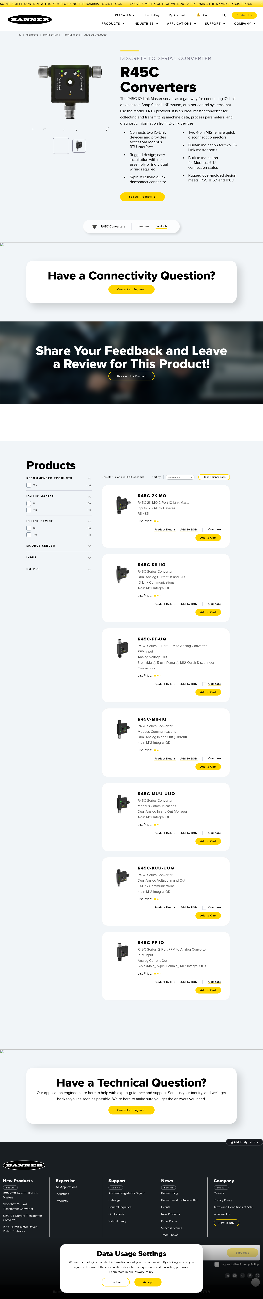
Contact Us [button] (244, 15)
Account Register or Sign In (126, 1193)
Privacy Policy (223, 1200)
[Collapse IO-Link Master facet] (89, 496)
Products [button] (111, 24)
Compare (214, 529)
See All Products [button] (141, 196)
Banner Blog (169, 1193)
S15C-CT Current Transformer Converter (22, 1218)
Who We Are (222, 1214)
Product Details (165, 529)
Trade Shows (169, 1235)
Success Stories (171, 1228)
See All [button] (10, 1187)
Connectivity (51, 35)
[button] (204, 15)
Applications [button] (180, 24)
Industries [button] (144, 24)
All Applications (66, 1187)
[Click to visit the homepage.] (30, 19)
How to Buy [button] (227, 1222)
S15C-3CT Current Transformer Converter (18, 1206)
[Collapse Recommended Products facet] (89, 478)
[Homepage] (20, 35)
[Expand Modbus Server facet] (89, 546)
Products (32, 35)
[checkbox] (28, 485)
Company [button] (243, 24)
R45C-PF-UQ (152, 639)
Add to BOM (189, 529)
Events (165, 1207)
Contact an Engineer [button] (131, 289)
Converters (72, 35)
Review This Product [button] (131, 376)
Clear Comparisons (214, 477)
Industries (62, 1194)
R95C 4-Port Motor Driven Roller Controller (20, 1229)
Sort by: (157, 477)
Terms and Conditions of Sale (233, 1207)
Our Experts (116, 1214)
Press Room (169, 1221)
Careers (219, 1193)
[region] (70, 92)
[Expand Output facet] (89, 569)
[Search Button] (224, 15)
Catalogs (114, 1200)
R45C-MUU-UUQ (156, 793)
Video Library (117, 1221)
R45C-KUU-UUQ (156, 868)
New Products (170, 1214)
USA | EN (125, 15)
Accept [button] (148, 1282)
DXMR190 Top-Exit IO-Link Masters (20, 1195)
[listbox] (70, 145)
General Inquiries (119, 1207)
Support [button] (213, 24)
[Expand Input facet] (89, 557)
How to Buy (151, 15)
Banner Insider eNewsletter (179, 1200)
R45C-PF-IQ (151, 942)
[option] (61, 146)
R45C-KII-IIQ (152, 564)
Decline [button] (116, 1282)
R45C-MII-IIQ (152, 719)
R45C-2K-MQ (152, 495)
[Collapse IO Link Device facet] (89, 521)
